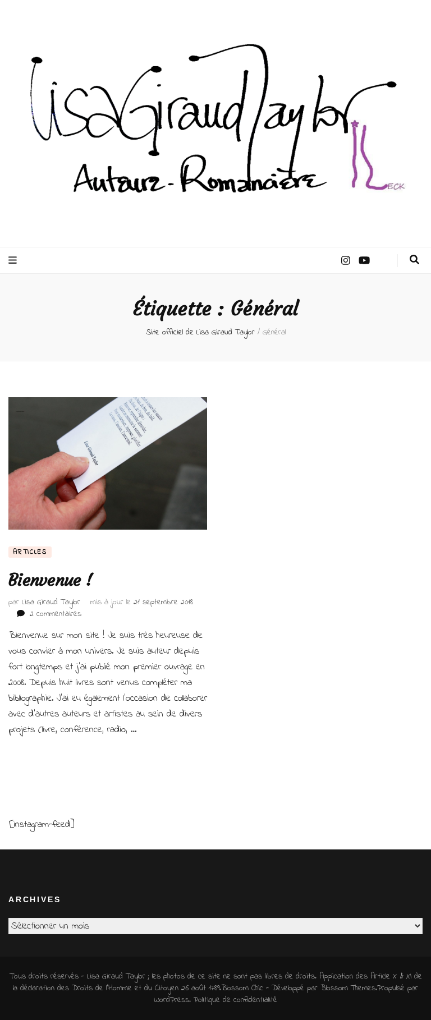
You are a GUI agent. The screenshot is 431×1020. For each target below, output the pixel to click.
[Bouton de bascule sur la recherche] (414, 260)
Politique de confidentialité (235, 1000)
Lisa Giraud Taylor (51, 602)
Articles (30, 552)
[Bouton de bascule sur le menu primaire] (14, 260)
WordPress (171, 1000)
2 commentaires (55, 614)
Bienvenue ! (50, 579)
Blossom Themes (347, 988)
